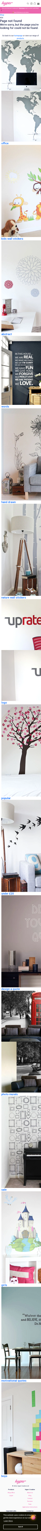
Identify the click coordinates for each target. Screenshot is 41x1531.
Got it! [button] (20, 1527)
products (20, 38)
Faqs (29, 1504)
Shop (2, 15)
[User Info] (31, 3)
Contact (29, 1498)
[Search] (28, 3)
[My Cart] (35, 3)
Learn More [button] (8, 1521)
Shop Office (11, 1492)
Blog (29, 1495)
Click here (22, 8)
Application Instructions (29, 1507)
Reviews (30, 1501)
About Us (30, 1492)
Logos (11, 1495)
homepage (18, 36)
